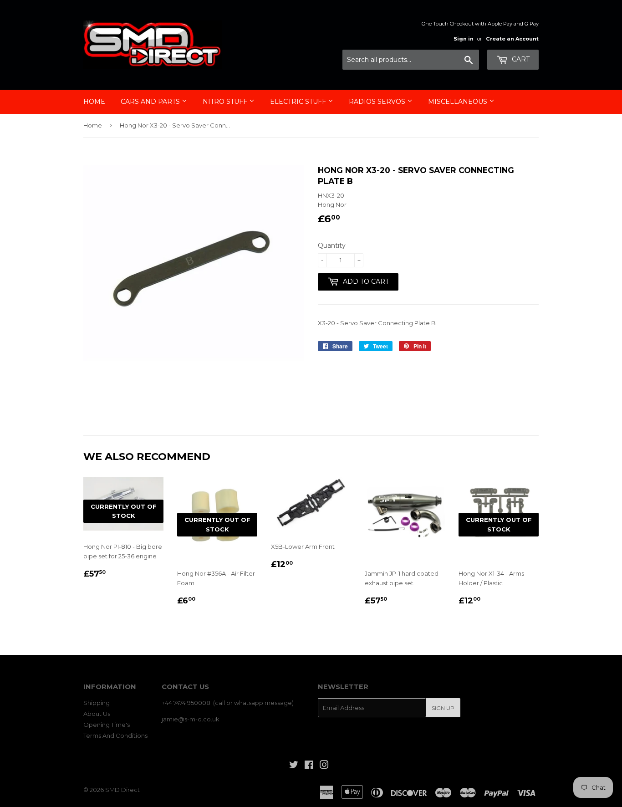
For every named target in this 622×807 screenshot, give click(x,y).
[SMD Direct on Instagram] (324, 766)
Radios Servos (378, 101)
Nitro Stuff (226, 101)
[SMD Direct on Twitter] (293, 766)
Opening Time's (106, 724)
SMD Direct (122, 789)
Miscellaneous (458, 101)
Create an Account (512, 39)
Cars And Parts (151, 101)
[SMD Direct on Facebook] (309, 766)
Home (94, 101)
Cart (520, 59)
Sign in (464, 39)
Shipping (96, 702)
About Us (96, 713)
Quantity (332, 245)
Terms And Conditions (115, 735)
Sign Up (443, 708)
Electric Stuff (299, 101)
